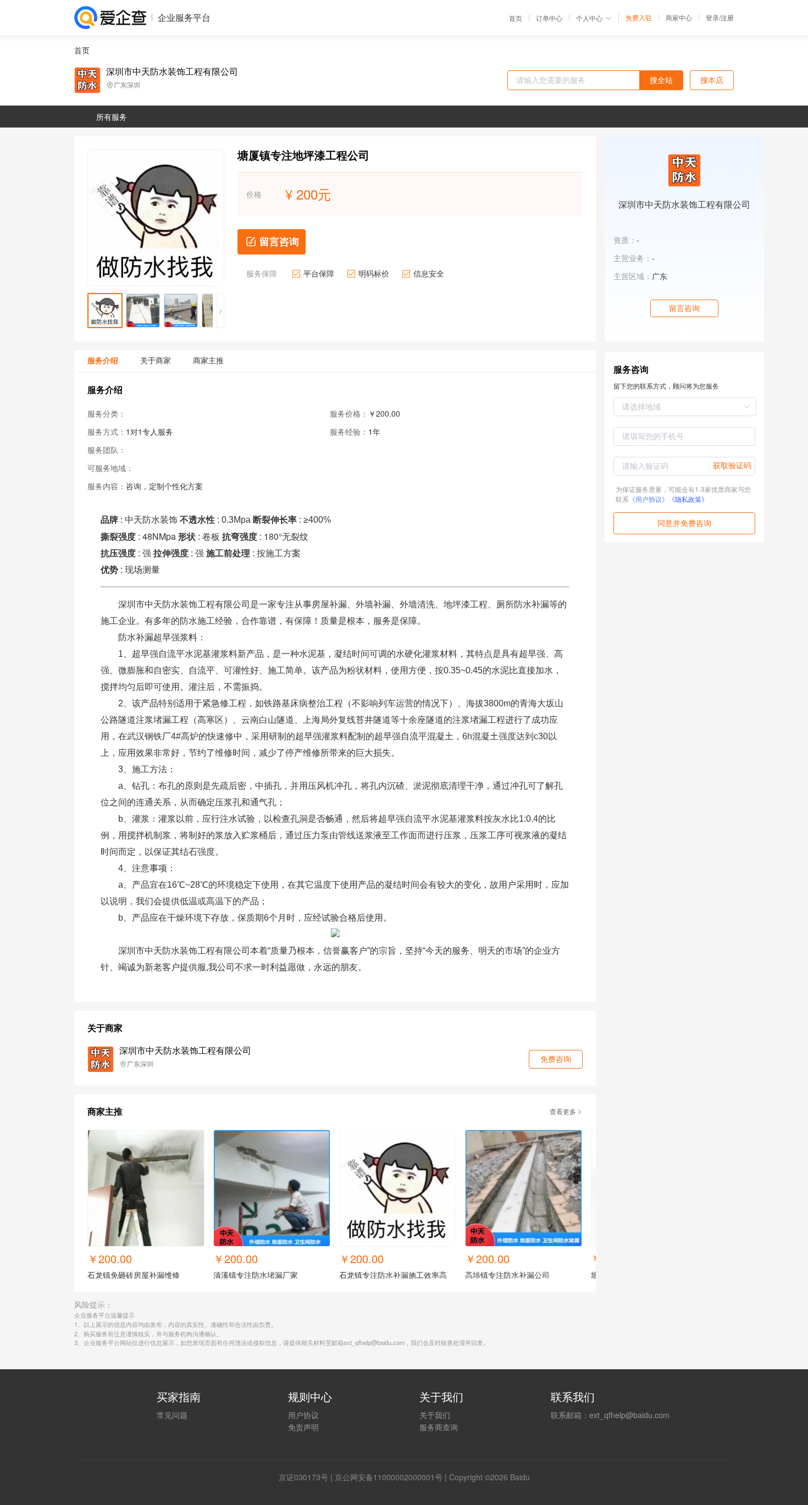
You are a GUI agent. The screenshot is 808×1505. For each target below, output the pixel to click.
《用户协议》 (648, 498)
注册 (727, 17)
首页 (515, 18)
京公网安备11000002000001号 (388, 1476)
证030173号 (307, 1476)
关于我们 (434, 1414)
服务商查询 (438, 1426)
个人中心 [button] (589, 18)
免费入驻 (639, 17)
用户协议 (303, 1414)
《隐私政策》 (688, 498)
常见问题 (172, 1414)
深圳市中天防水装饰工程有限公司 (172, 71)
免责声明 (303, 1426)
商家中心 (679, 17)
